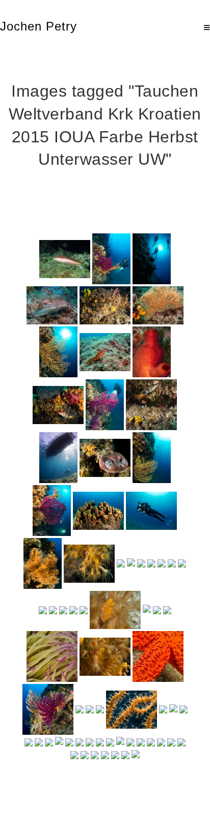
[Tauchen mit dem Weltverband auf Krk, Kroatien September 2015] (64, 259)
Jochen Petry (38, 26)
